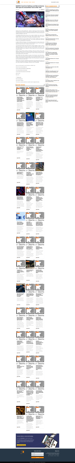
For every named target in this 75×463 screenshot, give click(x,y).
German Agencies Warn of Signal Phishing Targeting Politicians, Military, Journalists (29, 124)
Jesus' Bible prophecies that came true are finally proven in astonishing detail (29, 224)
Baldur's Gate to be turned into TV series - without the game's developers (20, 417)
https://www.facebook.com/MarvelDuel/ (25, 68)
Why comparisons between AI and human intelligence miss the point (20, 318)
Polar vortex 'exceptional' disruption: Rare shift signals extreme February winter (30, 174)
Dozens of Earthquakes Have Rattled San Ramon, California (39, 247)
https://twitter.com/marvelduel (22, 70)
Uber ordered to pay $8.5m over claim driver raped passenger (20, 295)
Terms (49, 455)
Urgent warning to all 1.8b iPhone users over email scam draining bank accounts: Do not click (39, 367)
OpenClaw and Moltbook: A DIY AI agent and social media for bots (29, 98)
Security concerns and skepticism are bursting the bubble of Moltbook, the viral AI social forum (20, 124)
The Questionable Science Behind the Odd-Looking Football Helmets (39, 392)
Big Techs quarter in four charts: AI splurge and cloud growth (20, 392)
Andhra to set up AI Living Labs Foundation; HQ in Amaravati (20, 148)
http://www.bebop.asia (19, 78)
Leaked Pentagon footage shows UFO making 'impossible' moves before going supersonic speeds (39, 224)
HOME (22, 2)
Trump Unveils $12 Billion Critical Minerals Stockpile (20, 173)
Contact (55, 455)
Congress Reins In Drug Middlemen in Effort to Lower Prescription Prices (29, 247)
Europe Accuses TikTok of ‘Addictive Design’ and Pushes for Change (29, 318)
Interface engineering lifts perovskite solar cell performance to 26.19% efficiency (39, 343)
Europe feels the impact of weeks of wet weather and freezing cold (39, 173)
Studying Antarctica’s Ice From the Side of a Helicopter (20, 366)
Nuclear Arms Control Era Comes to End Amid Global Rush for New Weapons (29, 367)
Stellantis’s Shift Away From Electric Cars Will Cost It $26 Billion (39, 271)
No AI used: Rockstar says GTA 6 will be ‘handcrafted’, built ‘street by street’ (20, 247)
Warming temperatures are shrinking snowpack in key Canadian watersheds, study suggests (39, 198)
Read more (28, 108)
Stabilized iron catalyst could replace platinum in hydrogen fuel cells (39, 318)
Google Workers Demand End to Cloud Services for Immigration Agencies (20, 343)
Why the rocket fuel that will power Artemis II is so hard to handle (39, 295)
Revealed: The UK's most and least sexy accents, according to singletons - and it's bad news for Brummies (30, 392)
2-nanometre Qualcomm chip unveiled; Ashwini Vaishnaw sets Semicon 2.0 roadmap (29, 198)
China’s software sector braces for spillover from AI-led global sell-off (20, 198)
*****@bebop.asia (18, 77)
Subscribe (37, 457)
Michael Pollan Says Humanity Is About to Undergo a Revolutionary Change (30, 149)
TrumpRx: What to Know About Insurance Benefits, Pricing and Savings (29, 342)
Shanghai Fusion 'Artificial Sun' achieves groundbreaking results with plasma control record (39, 149)
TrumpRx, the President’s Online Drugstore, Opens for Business (20, 271)
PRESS (30, 2)
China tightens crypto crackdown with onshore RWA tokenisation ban (20, 223)
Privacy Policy (51, 455)
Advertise (58, 455)
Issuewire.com (26, 30)
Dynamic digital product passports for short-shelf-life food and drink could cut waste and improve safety (20, 99)
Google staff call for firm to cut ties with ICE (29, 271)
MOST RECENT (26, 2)
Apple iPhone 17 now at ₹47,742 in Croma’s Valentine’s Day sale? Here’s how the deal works (39, 124)
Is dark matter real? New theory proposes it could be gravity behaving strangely (39, 99)
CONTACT (33, 2)
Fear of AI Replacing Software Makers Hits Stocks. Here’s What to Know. (30, 295)
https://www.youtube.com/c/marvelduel (24, 71)
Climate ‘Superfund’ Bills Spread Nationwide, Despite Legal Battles (39, 417)
